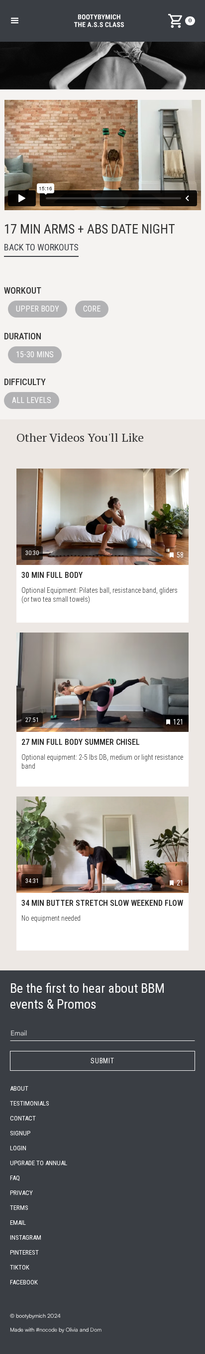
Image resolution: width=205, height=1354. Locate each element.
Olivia (72, 1329)
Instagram (25, 1237)
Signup (20, 1133)
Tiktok (19, 1267)
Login (18, 1148)
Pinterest (24, 1252)
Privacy (21, 1192)
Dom (96, 1329)
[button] (15, 21)
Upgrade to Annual (38, 1163)
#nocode (46, 1329)
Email (18, 1222)
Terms (19, 1207)
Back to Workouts (41, 247)
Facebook (24, 1282)
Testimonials (29, 1103)
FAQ (15, 1178)
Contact (23, 1118)
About (19, 1088)
